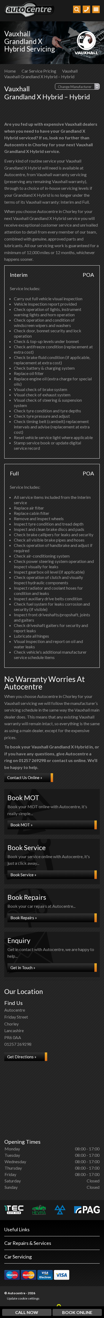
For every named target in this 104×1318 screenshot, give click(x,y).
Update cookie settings (23, 1298)
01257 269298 (17, 1044)
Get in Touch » (22, 967)
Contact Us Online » (24, 777)
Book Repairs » (23, 917)
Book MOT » (21, 824)
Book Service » (23, 874)
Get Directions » (21, 1056)
